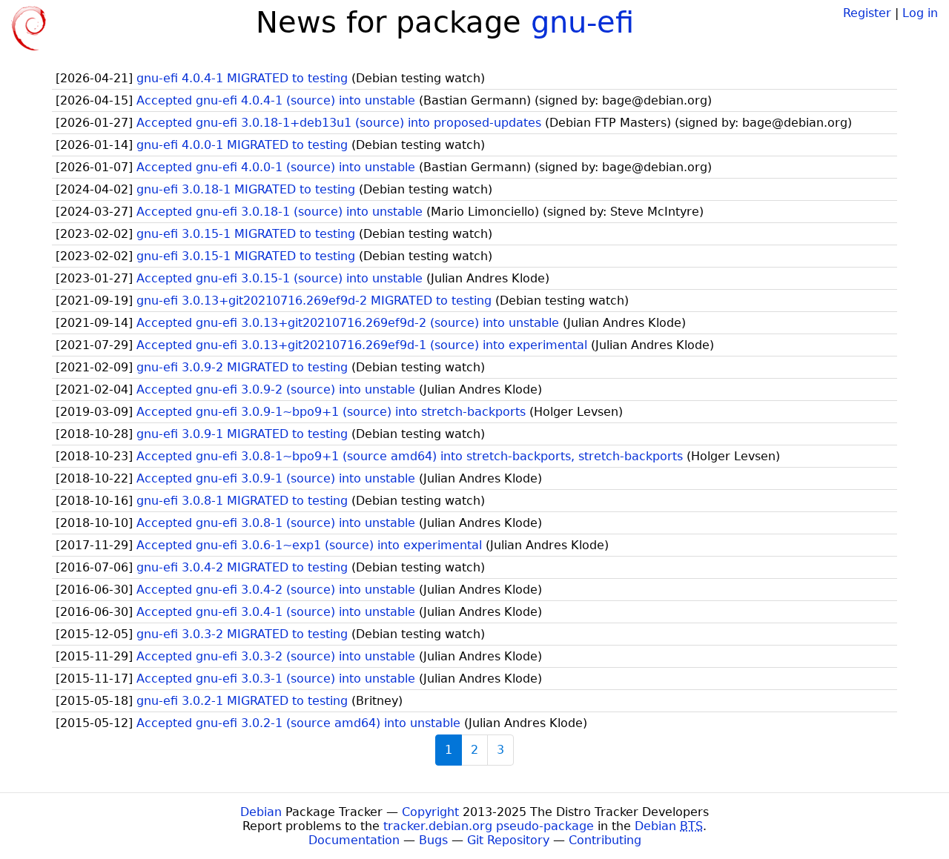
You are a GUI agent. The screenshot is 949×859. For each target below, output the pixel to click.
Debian (261, 812)
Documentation (354, 840)
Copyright (430, 812)
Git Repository (508, 840)
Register (867, 13)
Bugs (433, 840)
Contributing (605, 840)
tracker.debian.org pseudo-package (488, 826)
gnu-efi (582, 22)
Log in (920, 13)
